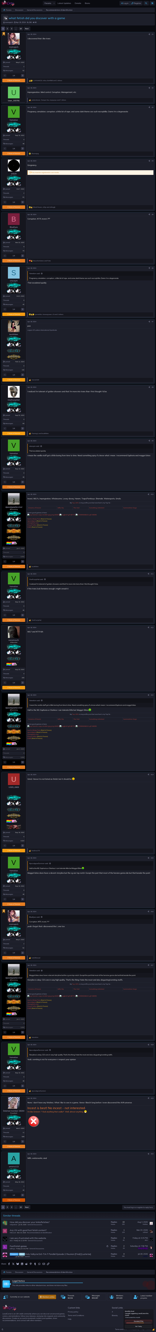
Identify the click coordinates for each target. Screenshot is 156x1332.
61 (23, 197)
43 (23, 304)
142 (23, 370)
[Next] (22, 75)
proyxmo (144, 1298)
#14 (152, 774)
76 (23, 251)
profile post (87, 503)
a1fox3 (145, 1232)
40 (23, 1190)
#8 (152, 387)
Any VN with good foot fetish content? (28, 1230)
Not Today (138, 1326)
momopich (9, 22)
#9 (152, 441)
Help (69, 1319)
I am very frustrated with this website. (28, 1238)
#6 (152, 268)
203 (23, 678)
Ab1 (11, 1240)
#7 (152, 321)
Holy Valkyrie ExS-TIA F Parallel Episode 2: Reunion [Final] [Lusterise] (58, 1254)
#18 (152, 1044)
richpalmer (13, 1224)
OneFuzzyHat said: (36, 579)
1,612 (22, 556)
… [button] (15, 29)
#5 (152, 214)
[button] (54, 3)
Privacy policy (73, 1312)
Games (27, 1256)
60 (23, 423)
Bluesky (115, 1315)
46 (23, 144)
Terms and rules (121, 1329)
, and (44, 207)
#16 (152, 911)
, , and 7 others (49, 100)
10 (21, 29)
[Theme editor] (152, 3)
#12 (152, 627)
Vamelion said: (34, 273)
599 (23, 1137)
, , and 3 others (49, 314)
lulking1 (12, 1248)
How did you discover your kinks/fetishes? (30, 1222)
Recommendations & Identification (39, 1233)
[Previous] (4, 75)
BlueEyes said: (34, 917)
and (42, 261)
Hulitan (145, 1224)
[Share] (149, 34)
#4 (152, 161)
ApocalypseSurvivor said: (38, 863)
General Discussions (34, 1224)
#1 (152, 34)
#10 (152, 494)
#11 (152, 574)
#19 (152, 1098)
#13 (152, 695)
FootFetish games (18, 1246)
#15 (152, 858)
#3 (152, 107)
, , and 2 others (47, 80)
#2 (152, 88)
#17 (152, 965)
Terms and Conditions (76, 1315)
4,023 (22, 841)
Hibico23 (13, 1233)
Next (27, 29)
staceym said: (34, 446)
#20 (152, 1154)
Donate (138, 1321)
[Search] (146, 3)
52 (23, 70)
